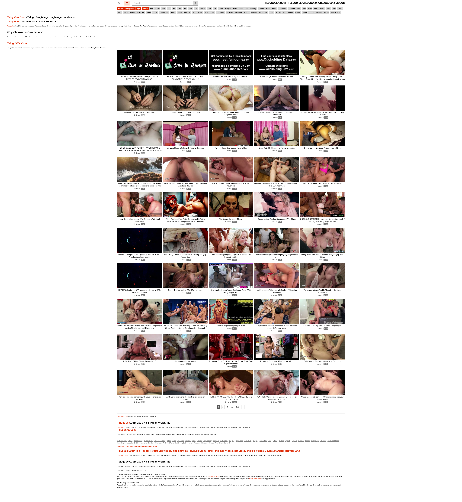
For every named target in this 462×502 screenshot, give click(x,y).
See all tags (335, 12)
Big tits (278, 12)
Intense (254, 12)
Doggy (311, 12)
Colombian (158, 443)
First (194, 12)
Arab (164, 443)
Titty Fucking (207, 441)
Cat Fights (170, 443)
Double (321, 9)
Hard (235, 9)
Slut (315, 9)
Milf (196, 9)
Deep (149, 12)
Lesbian (187, 12)
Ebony (297, 12)
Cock (179, 9)
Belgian (150, 443)
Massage (197, 443)
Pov (304, 9)
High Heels (239, 441)
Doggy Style (315, 441)
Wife (120, 12)
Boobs (290, 12)
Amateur (291, 9)
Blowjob (228, 9)
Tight (271, 12)
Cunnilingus (121, 443)
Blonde (261, 9)
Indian (173, 12)
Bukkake (229, 12)
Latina (340, 9)
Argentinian (219, 443)
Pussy (157, 9)
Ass (185, 9)
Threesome (164, 12)
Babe (268, 9)
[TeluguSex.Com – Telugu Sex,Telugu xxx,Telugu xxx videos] (127, 3)
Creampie (282, 9)
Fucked (202, 9)
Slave (304, 12)
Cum (209, 9)
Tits (246, 9)
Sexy (310, 9)
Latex (269, 441)
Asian (220, 9)
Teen (241, 9)
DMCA (130, 441)
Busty (180, 12)
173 (237, 407)
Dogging (231, 441)
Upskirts (281, 441)
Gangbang (263, 12)
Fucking (253, 9)
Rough (246, 12)
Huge (200, 12)
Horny (155, 12)
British (136, 443)
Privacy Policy (138, 441)
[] (195, 3)
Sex (168, 9)
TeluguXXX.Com (17, 43)
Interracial (129, 443)
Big (151, 9)
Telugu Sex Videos (213, 476)
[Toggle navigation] (120, 3)
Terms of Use (148, 441)
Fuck (190, 9)
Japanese (220, 12)
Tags (138, 9)
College (211, 443)
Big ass (319, 12)
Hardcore (140, 12)
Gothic (177, 443)
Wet (284, 12)
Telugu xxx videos (255, 479)
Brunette (238, 12)
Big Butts (183, 443)
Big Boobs (180, 441)
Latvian (275, 441)
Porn (328, 9)
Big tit (126, 12)
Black (274, 9)
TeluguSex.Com (16, 17)
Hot (174, 9)
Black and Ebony (333, 441)
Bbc (334, 9)
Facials (307, 441)
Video (207, 12)
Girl (215, 9)
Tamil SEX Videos (159, 441)
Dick (298, 9)
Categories (129, 9)
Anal (163, 9)
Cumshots (227, 443)
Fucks (132, 12)
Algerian (294, 441)
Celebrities (224, 441)
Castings (301, 441)
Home (120, 9)
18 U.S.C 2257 (122, 441)
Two (212, 12)
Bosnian (190, 443)
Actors (145, 9)
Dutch (174, 441)
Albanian (323, 441)
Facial (326, 12)
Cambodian (143, 443)
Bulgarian (216, 441)
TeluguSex (13, 21)
